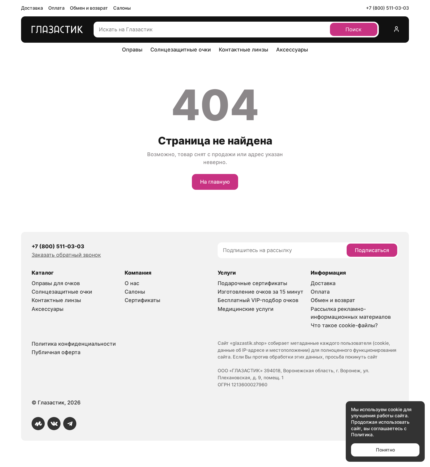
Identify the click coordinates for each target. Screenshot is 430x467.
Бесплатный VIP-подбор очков (258, 300)
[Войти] (396, 29)
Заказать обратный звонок (66, 255)
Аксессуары (292, 49)
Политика (362, 434)
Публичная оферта (56, 352)
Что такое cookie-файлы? (344, 325)
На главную (215, 182)
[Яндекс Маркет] (38, 423)
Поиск (353, 29)
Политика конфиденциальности (74, 344)
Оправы (132, 49)
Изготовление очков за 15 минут (260, 292)
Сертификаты (142, 300)
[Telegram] (69, 423)
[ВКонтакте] (54, 423)
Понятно (385, 450)
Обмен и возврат (89, 8)
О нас (132, 283)
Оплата (56, 8)
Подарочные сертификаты (252, 283)
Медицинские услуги (246, 309)
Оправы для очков (56, 283)
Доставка (32, 8)
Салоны (122, 8)
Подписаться (372, 250)
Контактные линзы (243, 49)
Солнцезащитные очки (180, 49)
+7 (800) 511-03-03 (387, 8)
